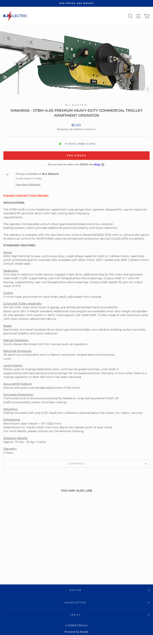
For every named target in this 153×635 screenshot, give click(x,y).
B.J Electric (76, 105)
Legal (75, 614)
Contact (76, 463)
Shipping (62, 129)
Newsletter (75, 602)
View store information (28, 184)
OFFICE (76, 590)
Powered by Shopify (77, 631)
